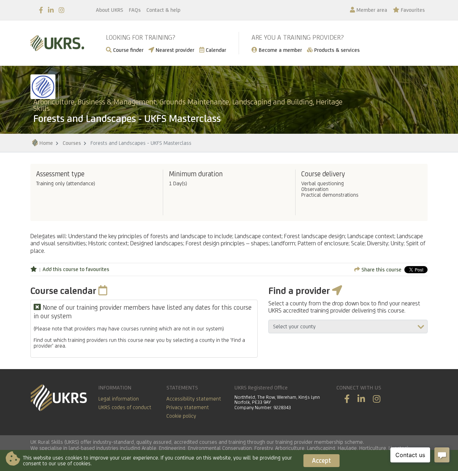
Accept (321, 460)
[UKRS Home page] (57, 43)
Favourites (412, 10)
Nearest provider (174, 50)
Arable (149, 448)
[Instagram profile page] (61, 10)
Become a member (279, 50)
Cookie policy (181, 416)
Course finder (127, 50)
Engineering (172, 448)
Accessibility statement (193, 399)
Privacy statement (187, 407)
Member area (371, 10)
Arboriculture (289, 448)
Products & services (336, 50)
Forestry (263, 448)
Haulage (347, 448)
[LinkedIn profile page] (51, 10)
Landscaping (321, 448)
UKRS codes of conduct (124, 407)
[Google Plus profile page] (376, 398)
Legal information (118, 399)
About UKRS (109, 10)
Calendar (215, 50)
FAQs (135, 10)
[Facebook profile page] (41, 10)
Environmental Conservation (220, 448)
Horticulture (372, 448)
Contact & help (163, 10)
